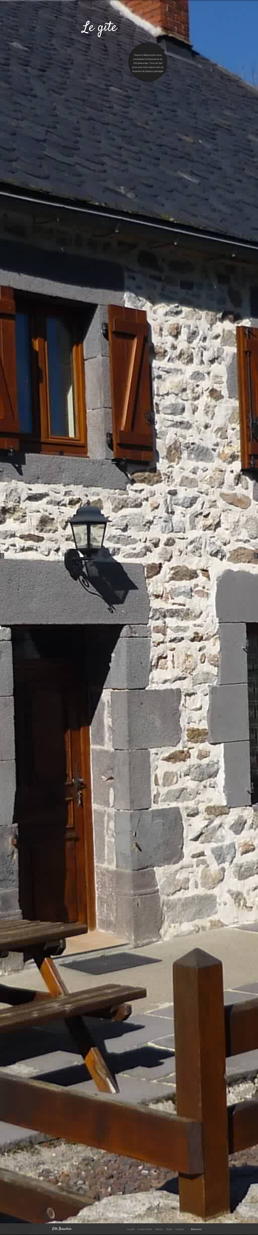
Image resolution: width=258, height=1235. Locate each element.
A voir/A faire (145, 1229)
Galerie (159, 1229)
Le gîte (131, 1229)
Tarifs (169, 1229)
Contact (179, 1229)
